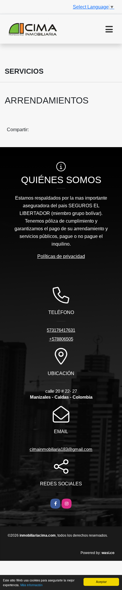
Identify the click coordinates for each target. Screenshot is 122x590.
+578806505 (61, 338)
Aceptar (101, 581)
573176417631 (61, 330)
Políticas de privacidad (61, 256)
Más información (31, 585)
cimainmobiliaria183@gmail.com (61, 449)
